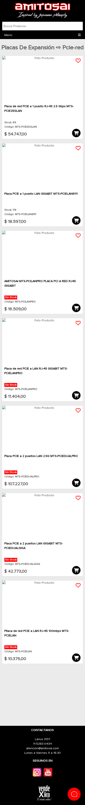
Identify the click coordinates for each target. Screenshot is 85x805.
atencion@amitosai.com (42, 748)
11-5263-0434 (42, 743)
